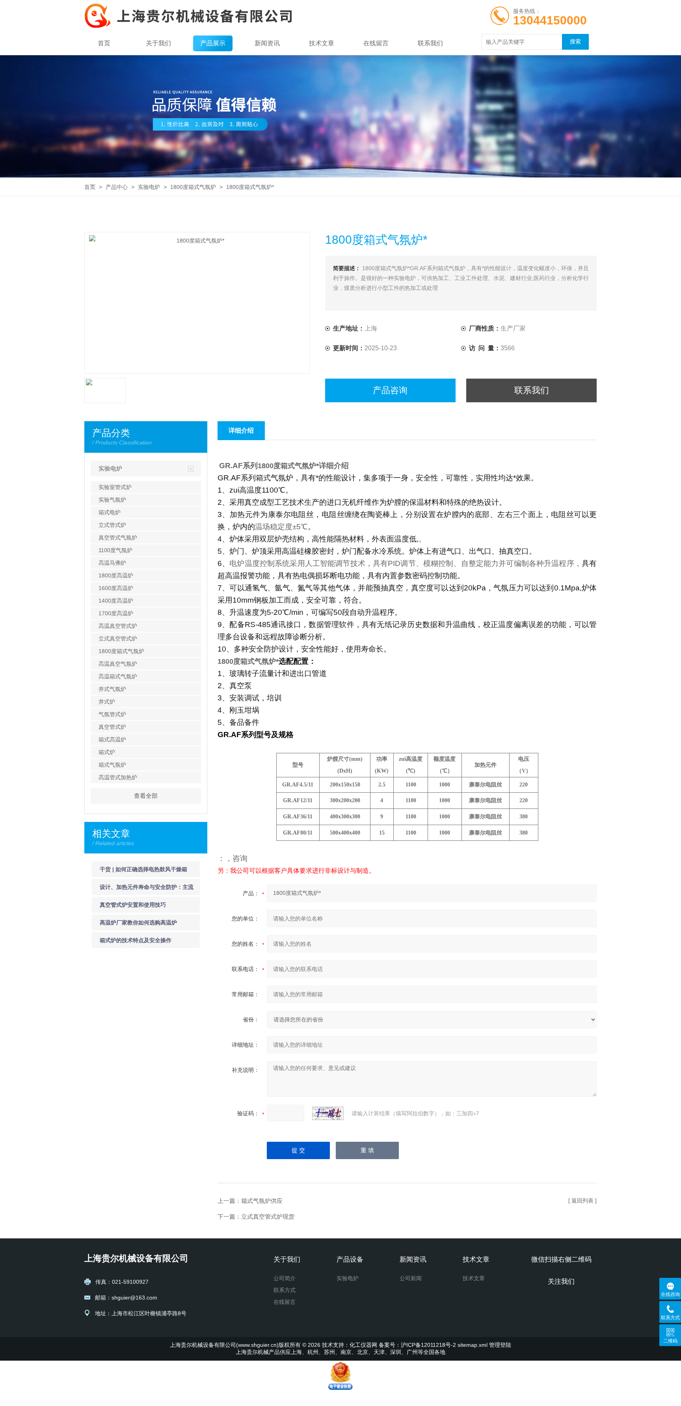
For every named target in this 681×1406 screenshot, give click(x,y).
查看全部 (146, 795)
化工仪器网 (363, 1345)
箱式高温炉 (112, 739)
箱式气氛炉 (112, 765)
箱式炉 (107, 752)
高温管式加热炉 (118, 777)
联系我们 (430, 43)
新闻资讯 (267, 43)
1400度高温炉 (116, 601)
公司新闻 (411, 1278)
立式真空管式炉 (118, 638)
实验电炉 (149, 187)
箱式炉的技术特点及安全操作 (135, 940)
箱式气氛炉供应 (262, 1200)
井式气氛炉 (112, 689)
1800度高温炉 (116, 575)
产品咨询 (390, 390)
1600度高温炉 (116, 588)
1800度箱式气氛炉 (193, 187)
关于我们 (158, 43)
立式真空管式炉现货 (267, 1216)
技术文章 (321, 43)
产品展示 (212, 43)
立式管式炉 (112, 525)
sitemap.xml (472, 1345)
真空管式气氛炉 (118, 537)
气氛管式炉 (112, 714)
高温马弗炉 (112, 563)
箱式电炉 (110, 512)
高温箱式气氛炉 (118, 676)
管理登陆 (500, 1345)
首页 (104, 43)
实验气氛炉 (112, 500)
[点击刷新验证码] (328, 1113)
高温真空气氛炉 (118, 664)
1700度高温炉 (116, 613)
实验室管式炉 (115, 487)
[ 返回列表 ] (582, 1200)
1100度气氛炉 (115, 550)
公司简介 (285, 1278)
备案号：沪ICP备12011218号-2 (417, 1345)
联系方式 (285, 1290)
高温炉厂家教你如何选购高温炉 (138, 922)
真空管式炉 (112, 727)
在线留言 (376, 43)
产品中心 (117, 187)
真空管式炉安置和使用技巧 (133, 905)
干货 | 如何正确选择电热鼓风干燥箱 (143, 869)
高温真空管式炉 (118, 626)
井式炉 (107, 701)
